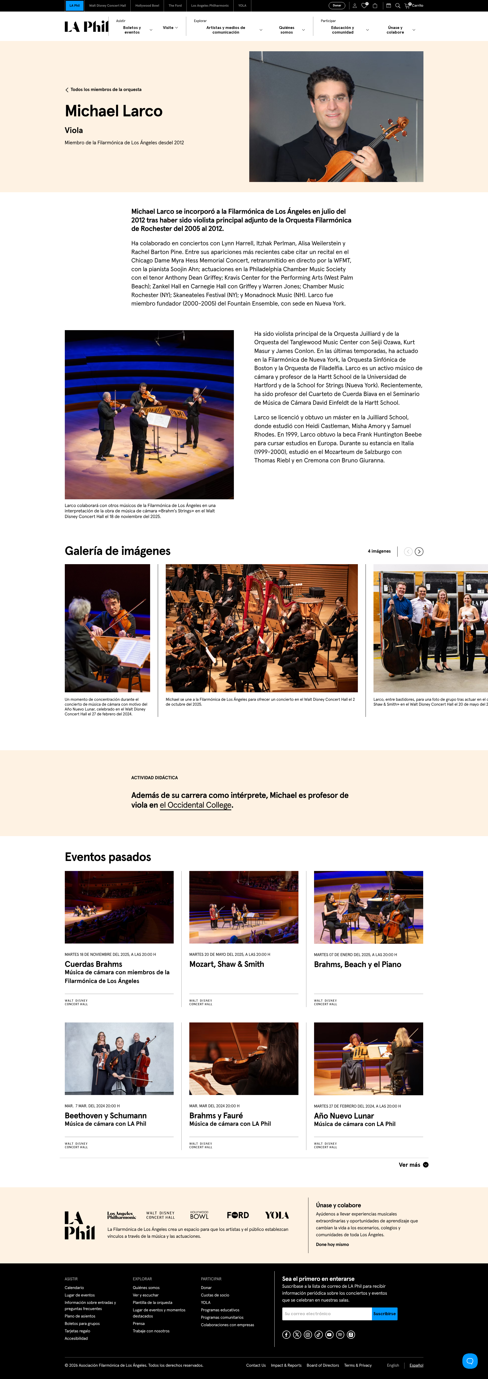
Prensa (139, 1324)
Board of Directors (323, 1366)
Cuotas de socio (215, 1295)
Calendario (74, 1288)
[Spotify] (340, 1335)
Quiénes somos (146, 1288)
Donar (337, 5)
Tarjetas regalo (77, 1331)
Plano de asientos (80, 1316)
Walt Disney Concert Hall (107, 5)
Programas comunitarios (222, 1318)
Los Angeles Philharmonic (210, 5)
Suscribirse (384, 1314)
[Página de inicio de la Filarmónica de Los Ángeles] (86, 26)
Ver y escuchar (146, 1295)
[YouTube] (329, 1335)
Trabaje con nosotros (151, 1331)
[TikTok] (319, 1335)
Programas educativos (220, 1310)
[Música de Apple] (351, 1335)
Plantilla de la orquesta (152, 1303)
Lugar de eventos (80, 1295)
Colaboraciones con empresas (227, 1325)
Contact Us (256, 1366)
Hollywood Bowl (147, 5)
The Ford (175, 5)
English (393, 1366)
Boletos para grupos (82, 1324)
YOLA (242, 5)
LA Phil (75, 5)
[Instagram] (308, 1335)
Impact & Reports (286, 1366)
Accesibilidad (76, 1339)
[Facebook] (286, 1335)
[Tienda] (375, 5)
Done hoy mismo (332, 1244)
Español (416, 1366)
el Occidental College (195, 805)
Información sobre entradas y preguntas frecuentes (90, 1306)
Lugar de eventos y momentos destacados (159, 1313)
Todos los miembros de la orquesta (106, 89)
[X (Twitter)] (297, 1335)
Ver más (409, 1165)
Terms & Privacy (357, 1366)
